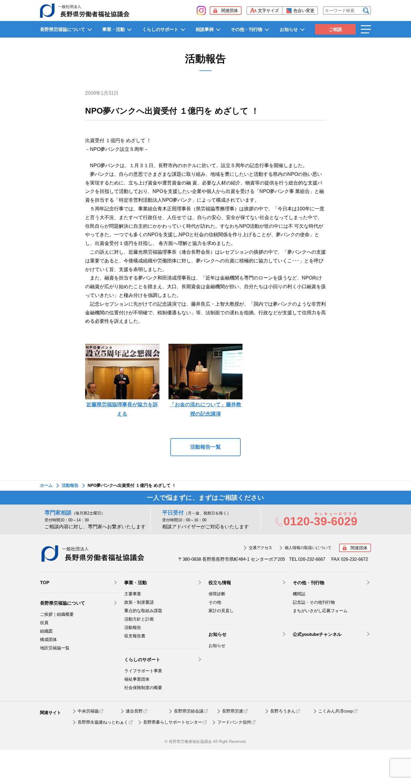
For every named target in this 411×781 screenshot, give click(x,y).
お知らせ (289, 29)
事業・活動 (113, 29)
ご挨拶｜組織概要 (57, 614)
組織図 (46, 631)
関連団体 (229, 10)
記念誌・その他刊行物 (314, 602)
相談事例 (205, 29)
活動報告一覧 (205, 447)
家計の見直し (221, 610)
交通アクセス (260, 547)
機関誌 (299, 593)
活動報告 (70, 485)
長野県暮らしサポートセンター (172, 722)
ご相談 (335, 29)
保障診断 (217, 593)
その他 (215, 602)
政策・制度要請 (139, 602)
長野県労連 (232, 711)
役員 (44, 622)
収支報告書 (134, 635)
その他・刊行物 (246, 29)
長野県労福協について (62, 29)
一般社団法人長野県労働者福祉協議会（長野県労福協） (84, 10)
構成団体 (48, 639)
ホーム (46, 485)
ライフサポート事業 (143, 670)
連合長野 (134, 711)
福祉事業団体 (137, 679)
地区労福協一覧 (55, 647)
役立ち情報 (220, 582)
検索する (366, 11)
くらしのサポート (160, 29)
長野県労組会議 (188, 711)
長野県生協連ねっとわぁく (103, 722)
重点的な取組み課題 (143, 610)
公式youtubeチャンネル (317, 634)
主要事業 (132, 593)
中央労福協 (88, 711)
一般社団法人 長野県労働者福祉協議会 (92, 553)
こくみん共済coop (335, 711)
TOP (44, 582)
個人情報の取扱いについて (308, 547)
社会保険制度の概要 (143, 687)
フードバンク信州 (234, 722)
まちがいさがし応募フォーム (320, 610)
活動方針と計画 (139, 619)
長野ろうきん (282, 711)
